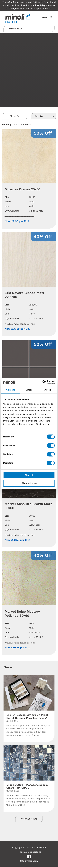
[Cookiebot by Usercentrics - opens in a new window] (42, 382)
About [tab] (47, 390)
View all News (29, 818)
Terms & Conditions (30, 852)
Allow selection (29, 483)
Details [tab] (29, 390)
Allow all (29, 475)
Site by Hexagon (29, 861)
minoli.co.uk (15, 28)
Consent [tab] (10, 390)
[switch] (51, 445)
